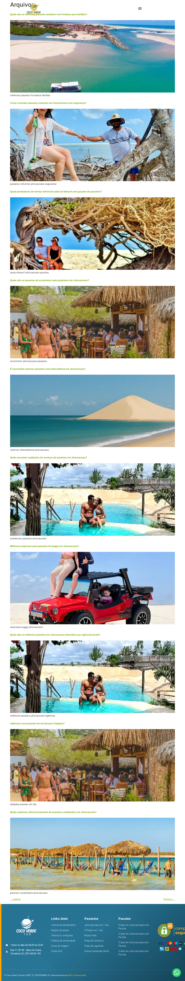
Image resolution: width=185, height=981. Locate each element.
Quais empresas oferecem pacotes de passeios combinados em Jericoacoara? (53, 812)
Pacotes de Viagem (100, 8)
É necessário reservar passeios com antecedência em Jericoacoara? (48, 369)
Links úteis (59, 918)
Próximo (169, 899)
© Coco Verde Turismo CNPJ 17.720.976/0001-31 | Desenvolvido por (45, 975)
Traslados (121, 8)
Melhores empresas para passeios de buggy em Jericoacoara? (44, 546)
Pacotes (124, 918)
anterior (15, 899)
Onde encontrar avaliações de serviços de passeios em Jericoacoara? (48, 457)
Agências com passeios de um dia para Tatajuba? (37, 723)
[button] (140, 8)
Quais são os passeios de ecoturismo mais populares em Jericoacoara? (49, 280)
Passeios (91, 918)
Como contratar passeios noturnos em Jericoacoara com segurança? (48, 103)
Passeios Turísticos (74, 8)
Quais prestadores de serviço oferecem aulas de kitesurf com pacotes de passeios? (56, 191)
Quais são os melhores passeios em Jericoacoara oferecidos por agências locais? (55, 635)
